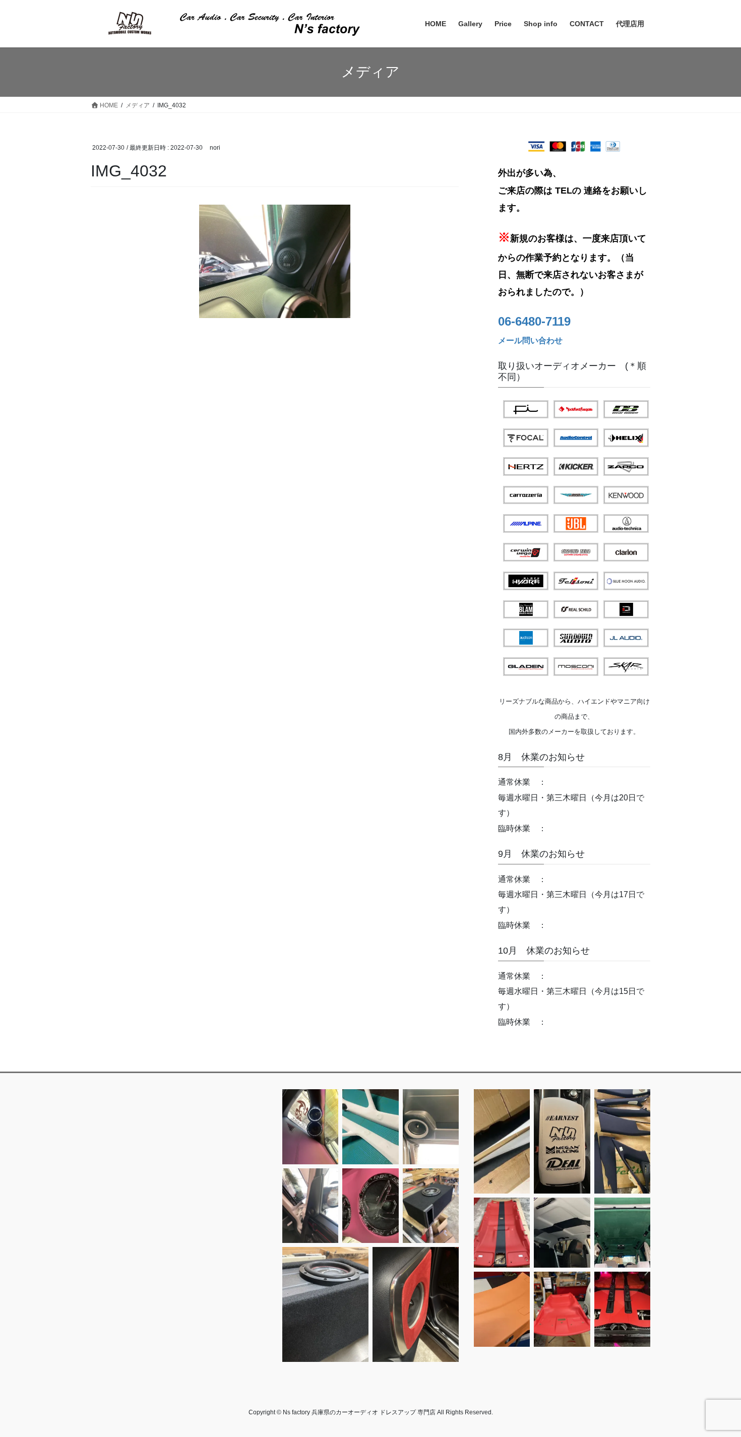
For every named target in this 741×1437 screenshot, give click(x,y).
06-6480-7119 (534, 321)
